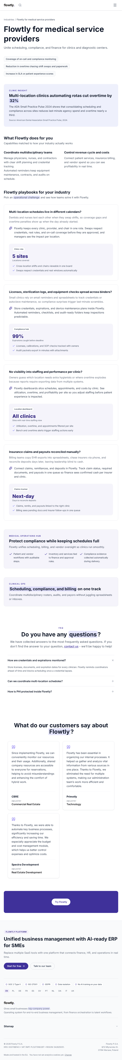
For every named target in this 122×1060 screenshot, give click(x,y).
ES (33, 991)
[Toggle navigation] (115, 5)
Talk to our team (42, 966)
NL (53, 991)
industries (9, 19)
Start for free (14, 966)
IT (66, 991)
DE (20, 991)
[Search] (20, 5)
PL (13, 991)
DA (59, 991)
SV (39, 991)
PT (46, 991)
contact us (71, 646)
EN (6, 991)
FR (26, 991)
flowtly (9, 5)
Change (68, 1055)
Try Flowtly (61, 901)
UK (72, 991)
